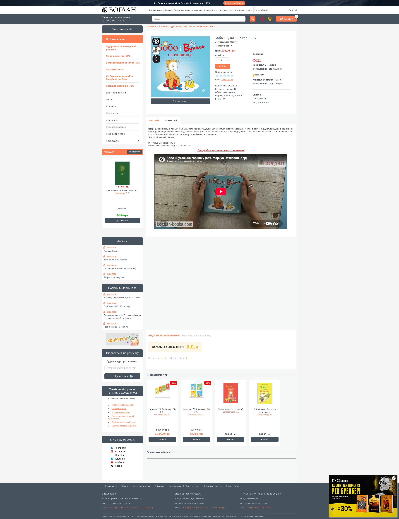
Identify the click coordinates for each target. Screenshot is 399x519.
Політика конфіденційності (123, 422)
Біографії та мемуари (113, 277)
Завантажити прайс (122, 29)
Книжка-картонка (205, 26)
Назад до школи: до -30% (120, 85)
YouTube (120, 462)
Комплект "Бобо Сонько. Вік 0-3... (196, 410)
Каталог (163, 26)
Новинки (111, 106)
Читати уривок (180, 101)
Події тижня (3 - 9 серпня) (115, 327)
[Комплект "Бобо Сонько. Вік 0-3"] (196, 395)
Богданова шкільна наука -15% (123, 62)
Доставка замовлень (121, 412)
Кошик (288, 18)
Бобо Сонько (227, 80)
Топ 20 (109, 99)
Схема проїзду (146, 507)
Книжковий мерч (115, 133)
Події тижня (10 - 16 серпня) (116, 306)
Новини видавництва (122, 288)
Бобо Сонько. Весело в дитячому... (265, 410)
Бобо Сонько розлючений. (230, 409)
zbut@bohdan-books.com (194, 507)
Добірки (122, 241)
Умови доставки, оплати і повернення (121, 417)
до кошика (122, 220)
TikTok (118, 466)
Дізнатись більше (234, 3)
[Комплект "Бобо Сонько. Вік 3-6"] (162, 395)
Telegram (120, 458)
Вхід (291, 10)
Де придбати (210, 10)
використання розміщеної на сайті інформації (212, 516)
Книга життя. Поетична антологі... (122, 190)
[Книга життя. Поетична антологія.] (122, 173)
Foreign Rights (261, 10)
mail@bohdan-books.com (259, 507)
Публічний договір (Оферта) (124, 426)
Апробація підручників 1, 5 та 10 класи (121, 297)
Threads (119, 455)
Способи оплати (119, 409)
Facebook (120, 448)
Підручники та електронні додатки (121, 48)
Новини (168, 10)
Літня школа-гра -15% (118, 55)
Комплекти (112, 113)
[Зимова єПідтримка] (155, 40)
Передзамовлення (116, 126)
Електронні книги (182, 10)
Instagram (120, 451)
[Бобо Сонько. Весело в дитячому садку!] (265, 395)
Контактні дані (226, 10)
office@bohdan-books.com (122, 507)
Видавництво (155, 10)
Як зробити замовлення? (123, 405)
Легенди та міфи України (115, 260)
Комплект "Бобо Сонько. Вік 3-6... (162, 410)
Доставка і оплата (243, 10)
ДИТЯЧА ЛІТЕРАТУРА (181, 26)
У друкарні (112, 120)
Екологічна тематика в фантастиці (119, 268)
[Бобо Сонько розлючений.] (230, 395)
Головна (151, 26)
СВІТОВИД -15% (114, 69)
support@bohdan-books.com (123, 398)
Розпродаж (112, 140)
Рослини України (111, 251)
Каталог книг (117, 39)
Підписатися (121, 376)
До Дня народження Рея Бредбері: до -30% (119, 78)
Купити (222, 66)
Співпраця (197, 10)
